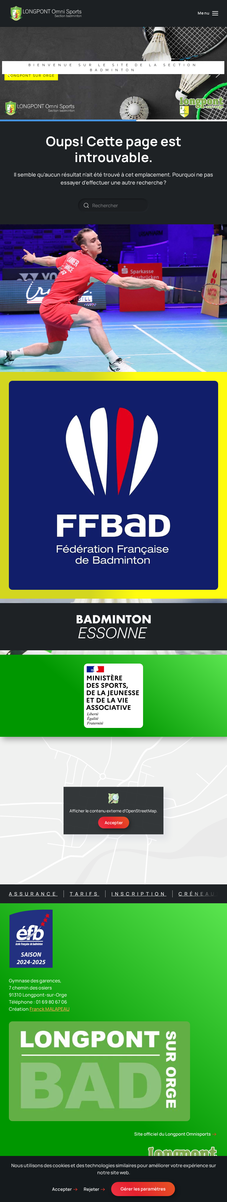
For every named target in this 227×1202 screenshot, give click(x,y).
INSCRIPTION (138, 894)
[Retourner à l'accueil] (46, 13)
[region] (113, 74)
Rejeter (91, 1189)
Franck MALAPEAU (49, 1009)
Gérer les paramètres (143, 1189)
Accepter (114, 822)
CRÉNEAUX (200, 894)
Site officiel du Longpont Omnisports (172, 1134)
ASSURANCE (33, 894)
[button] (208, 13)
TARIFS (84, 894)
